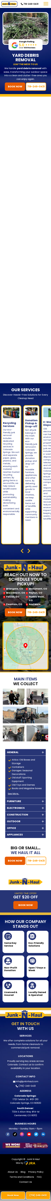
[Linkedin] (43, 1134)
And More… (35, 604)
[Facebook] (8, 1134)
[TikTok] (15, 1134)
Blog (23, 1172)
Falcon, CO (12, 596)
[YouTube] (29, 1134)
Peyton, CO (35, 592)
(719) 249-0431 (38, 1195)
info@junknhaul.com (27, 1081)
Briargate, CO (14, 588)
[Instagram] (22, 1134)
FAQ (39, 1177)
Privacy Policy (35, 1172)
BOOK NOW (15, 86)
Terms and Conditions (22, 1177)
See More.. (13, 793)
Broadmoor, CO (15, 592)
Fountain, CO (14, 604)
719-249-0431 (30, 4)
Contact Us (25, 1182)
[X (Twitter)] (36, 1134)
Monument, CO (38, 588)
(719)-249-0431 (27, 1086)
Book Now (13, 1195)
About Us (13, 1172)
